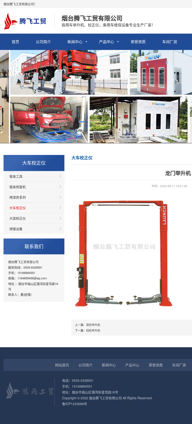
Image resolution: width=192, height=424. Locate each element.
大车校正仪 (17, 207)
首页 (15, 41)
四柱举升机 (93, 330)
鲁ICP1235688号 (74, 403)
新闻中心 (74, 41)
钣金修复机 (17, 186)
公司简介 (43, 41)
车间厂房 (169, 41)
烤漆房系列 (17, 197)
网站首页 (62, 364)
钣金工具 (15, 176)
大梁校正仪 (17, 218)
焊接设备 (15, 228)
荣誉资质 (138, 41)
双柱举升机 (93, 325)
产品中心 (106, 41)
